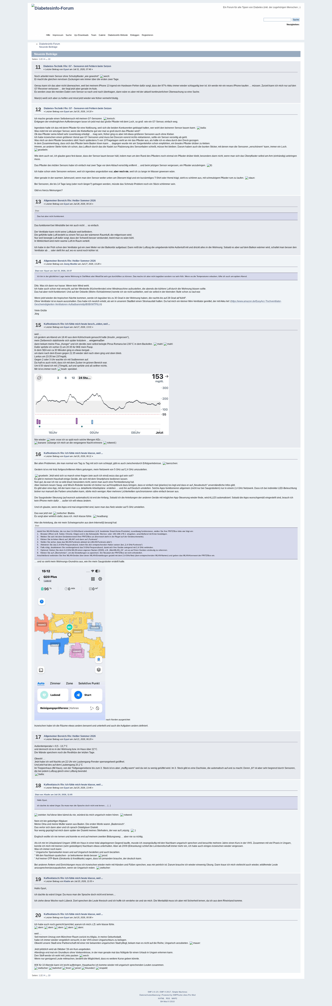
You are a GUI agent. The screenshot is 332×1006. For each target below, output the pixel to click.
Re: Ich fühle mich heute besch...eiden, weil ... (85, 324)
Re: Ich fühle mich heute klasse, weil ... (82, 453)
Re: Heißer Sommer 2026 (82, 200)
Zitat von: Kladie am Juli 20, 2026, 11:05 (53, 794)
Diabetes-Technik (52, 66)
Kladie (67, 881)
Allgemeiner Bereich (55, 200)
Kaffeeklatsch (51, 324)
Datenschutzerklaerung (149, 995)
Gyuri (66, 69)
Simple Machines (179, 992)
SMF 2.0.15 (153, 992)
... (47, 59)
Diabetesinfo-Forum (49, 44)
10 (49, 59)
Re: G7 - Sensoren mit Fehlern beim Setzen (87, 66)
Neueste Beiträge (48, 47)
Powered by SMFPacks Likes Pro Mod (179, 995)
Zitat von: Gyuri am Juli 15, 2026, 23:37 (53, 271)
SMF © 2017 (165, 992)
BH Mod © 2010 (167, 1001)
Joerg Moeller (70, 264)
